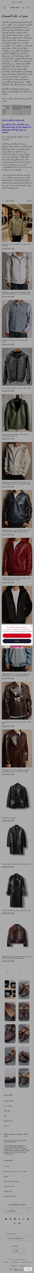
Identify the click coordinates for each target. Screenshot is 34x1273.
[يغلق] (31, 626)
